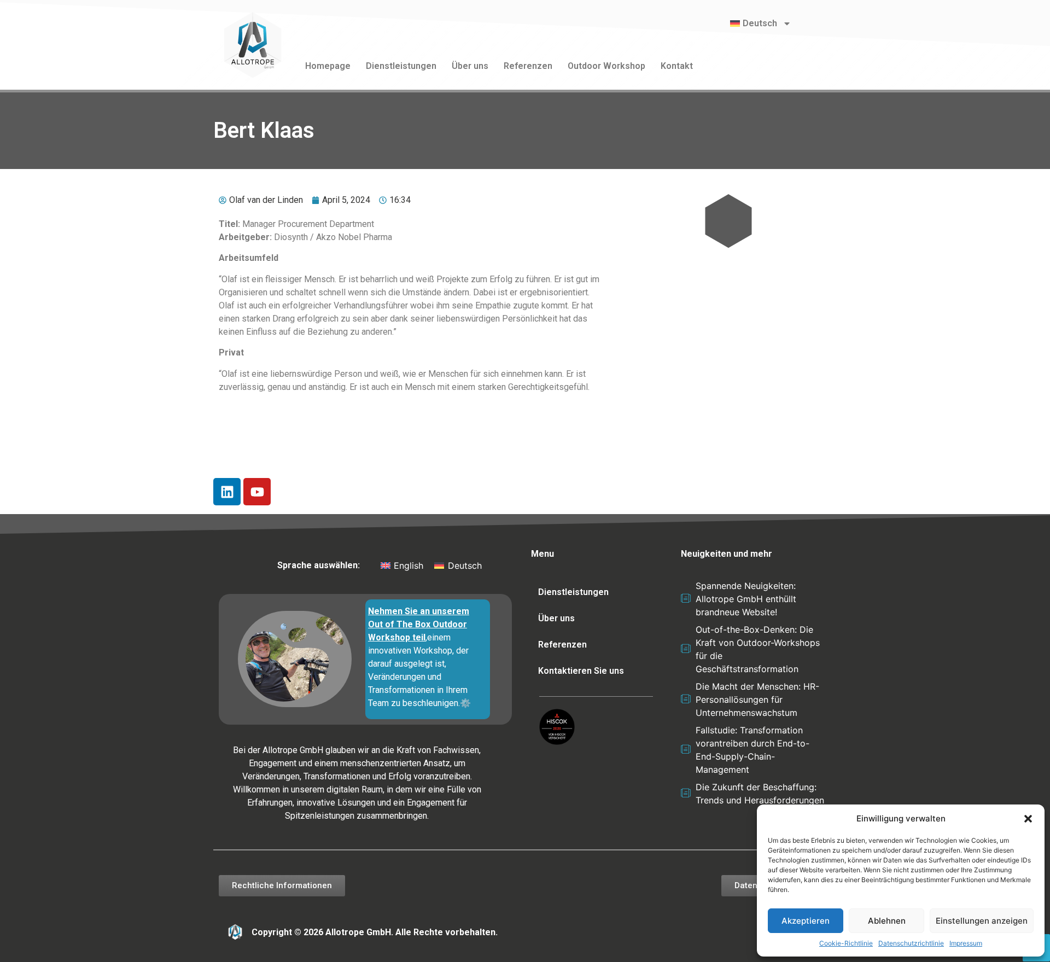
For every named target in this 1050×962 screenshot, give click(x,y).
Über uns (470, 66)
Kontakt (677, 66)
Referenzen (528, 66)
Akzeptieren (805, 921)
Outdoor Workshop (606, 66)
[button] (1028, 818)
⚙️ (465, 703)
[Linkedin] (227, 491)
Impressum (965, 943)
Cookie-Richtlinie (846, 943)
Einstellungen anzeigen (982, 921)
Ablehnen (887, 921)
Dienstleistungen (401, 66)
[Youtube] (257, 491)
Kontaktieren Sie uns (581, 671)
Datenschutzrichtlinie (911, 943)
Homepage (328, 66)
